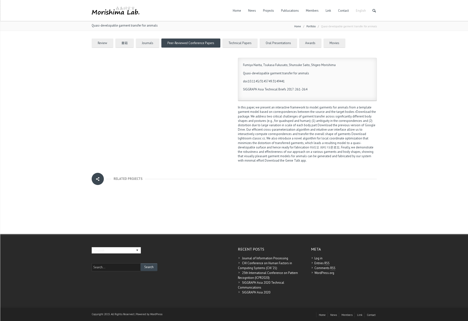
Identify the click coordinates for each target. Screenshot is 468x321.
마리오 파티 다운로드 (325, 147)
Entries (322, 263)
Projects (268, 11)
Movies (334, 43)
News (252, 11)
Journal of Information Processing (265, 258)
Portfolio (311, 26)
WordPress (156, 314)
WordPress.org (324, 273)
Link (328, 11)
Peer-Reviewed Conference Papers (190, 43)
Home (237, 11)
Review (102, 43)
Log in (318, 258)
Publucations (290, 11)
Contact (343, 11)
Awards (310, 43)
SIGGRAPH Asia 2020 (256, 292)
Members (312, 11)
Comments (324, 268)
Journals (147, 43)
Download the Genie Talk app (285, 160)
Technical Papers (240, 43)
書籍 (124, 43)
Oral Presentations (278, 43)
